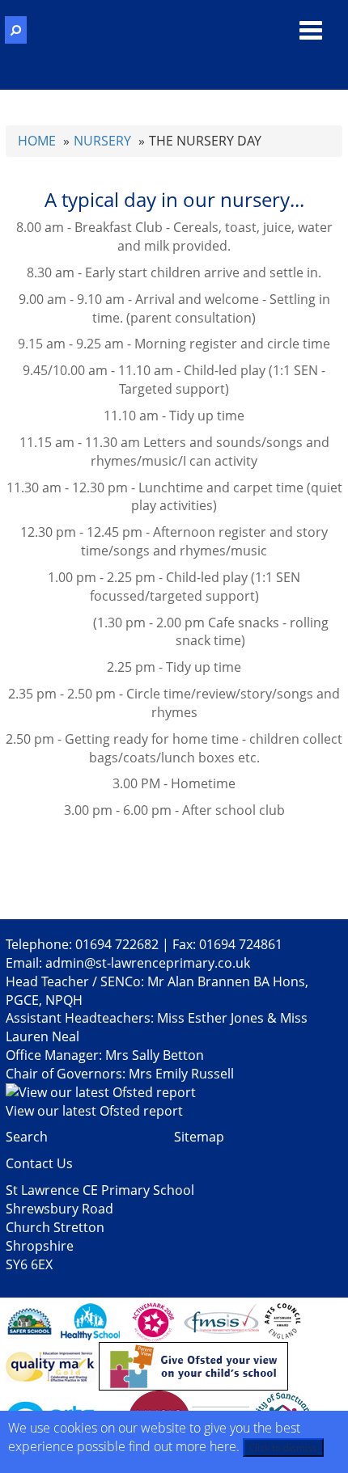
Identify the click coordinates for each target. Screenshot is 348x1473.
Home (37, 141)
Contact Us (39, 1163)
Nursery (102, 141)
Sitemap (199, 1137)
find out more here (182, 1446)
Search (27, 1137)
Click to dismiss (283, 1447)
